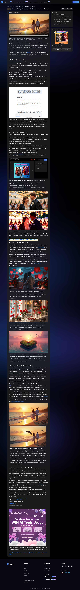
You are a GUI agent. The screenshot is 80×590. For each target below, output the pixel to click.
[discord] (63, 566)
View (58, 49)
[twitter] (66, 566)
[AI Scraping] (47, 576)
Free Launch (75, 1)
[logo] (4, 2)
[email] (72, 566)
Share (67, 49)
